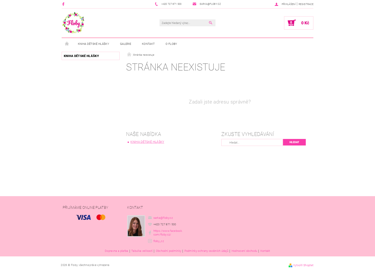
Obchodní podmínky (168, 250)
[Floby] (73, 23)
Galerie (125, 43)
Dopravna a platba (116, 250)
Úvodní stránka (67, 44)
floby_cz (158, 241)
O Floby (171, 43)
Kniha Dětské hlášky (93, 43)
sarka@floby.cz (163, 217)
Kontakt (148, 43)
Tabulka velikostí (142, 250)
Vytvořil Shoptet (303, 265)
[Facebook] (64, 4)
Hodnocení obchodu (244, 250)
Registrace (306, 4)
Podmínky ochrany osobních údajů (206, 250)
